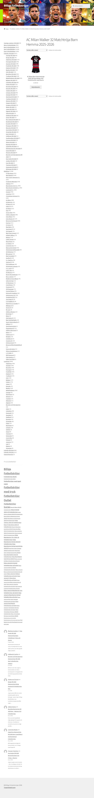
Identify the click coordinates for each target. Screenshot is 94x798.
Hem (5, 15)
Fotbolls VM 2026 (9, 22)
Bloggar (45, 15)
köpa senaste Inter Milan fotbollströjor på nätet (12, 582)
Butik (11, 15)
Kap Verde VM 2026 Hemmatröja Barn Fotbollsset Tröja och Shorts (15, 635)
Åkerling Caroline (13, 631)
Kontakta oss (55, 15)
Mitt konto (27, 15)
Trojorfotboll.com (9, 787)
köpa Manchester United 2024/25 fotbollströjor (12, 542)
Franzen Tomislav (13, 751)
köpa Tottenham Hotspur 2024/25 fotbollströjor (11, 611)
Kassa (18, 15)
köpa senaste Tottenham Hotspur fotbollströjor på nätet (11, 607)
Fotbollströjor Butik (10, 477)
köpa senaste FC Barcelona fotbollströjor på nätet (12, 578)
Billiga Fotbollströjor (16, 5)
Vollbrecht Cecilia (13, 654)
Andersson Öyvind (13, 679)
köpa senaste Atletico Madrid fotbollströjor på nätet (12, 567)
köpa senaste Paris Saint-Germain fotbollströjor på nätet (12, 599)
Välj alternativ (36, 87)
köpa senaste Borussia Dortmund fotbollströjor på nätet (13, 572)
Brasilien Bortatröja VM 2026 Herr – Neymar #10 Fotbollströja (14, 711)
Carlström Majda (13, 730)
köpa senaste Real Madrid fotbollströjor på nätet (11, 603)
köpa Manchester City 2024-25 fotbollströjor (11, 537)
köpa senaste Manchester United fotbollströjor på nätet (12, 595)
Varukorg (36, 15)
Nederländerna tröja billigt (10, 618)
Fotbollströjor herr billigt (10, 479)
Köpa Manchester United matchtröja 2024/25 (13, 546)
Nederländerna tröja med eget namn (12, 620)
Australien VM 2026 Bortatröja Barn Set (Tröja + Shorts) (13, 755)
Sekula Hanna (12, 707)
